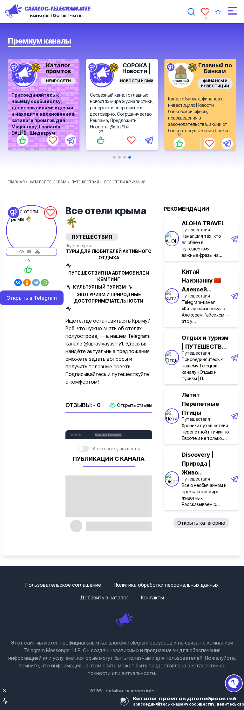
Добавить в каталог (104, 597)
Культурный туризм (99, 287)
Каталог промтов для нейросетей (58, 74)
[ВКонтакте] (18, 282)
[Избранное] (205, 11)
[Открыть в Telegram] (70, 140)
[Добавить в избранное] (52, 140)
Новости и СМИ (136, 81)
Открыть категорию (201, 523)
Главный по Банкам (215, 68)
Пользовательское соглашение (63, 585)
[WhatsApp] (45, 282)
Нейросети (58, 81)
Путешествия (196, 229)
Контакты (152, 597)
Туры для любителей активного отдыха (109, 254)
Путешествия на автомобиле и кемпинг (108, 276)
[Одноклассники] (27, 282)
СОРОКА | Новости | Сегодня (136, 71)
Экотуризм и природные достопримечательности (108, 298)
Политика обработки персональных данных (166, 585)
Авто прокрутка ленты (116, 448)
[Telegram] (36, 282)
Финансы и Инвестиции (215, 83)
